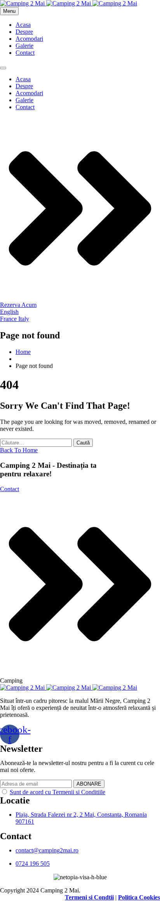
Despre (24, 31)
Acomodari (29, 38)
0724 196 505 (33, 863)
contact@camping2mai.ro (47, 850)
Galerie (24, 45)
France (9, 318)
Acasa (23, 24)
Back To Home (19, 450)
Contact (25, 52)
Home (23, 352)
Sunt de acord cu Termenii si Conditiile (57, 792)
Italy (23, 318)
